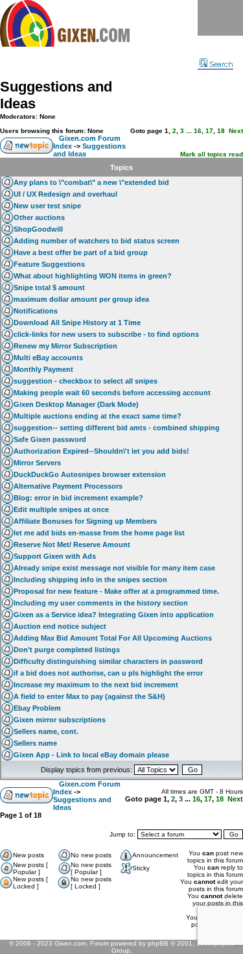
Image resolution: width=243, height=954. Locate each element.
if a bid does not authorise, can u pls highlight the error (108, 673)
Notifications (36, 311)
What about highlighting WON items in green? (93, 276)
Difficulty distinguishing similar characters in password (108, 661)
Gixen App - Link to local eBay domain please (91, 755)
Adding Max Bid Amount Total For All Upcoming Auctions (113, 638)
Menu (220, 18)
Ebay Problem (37, 708)
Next (236, 130)
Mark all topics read (211, 154)
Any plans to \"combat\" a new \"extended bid (91, 182)
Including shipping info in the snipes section (90, 579)
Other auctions (39, 217)
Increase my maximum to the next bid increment (96, 685)
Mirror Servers (37, 463)
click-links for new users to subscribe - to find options (106, 334)
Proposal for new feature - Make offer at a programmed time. (116, 591)
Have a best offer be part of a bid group (81, 252)
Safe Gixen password (50, 439)
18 (221, 130)
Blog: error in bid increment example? (78, 498)
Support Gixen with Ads (55, 556)
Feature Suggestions (49, 264)
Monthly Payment (43, 369)
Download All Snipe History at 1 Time (77, 322)
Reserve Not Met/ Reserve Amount (72, 544)
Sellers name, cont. (46, 731)
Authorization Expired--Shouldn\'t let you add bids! (101, 451)
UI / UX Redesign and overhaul (65, 194)
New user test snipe (47, 206)
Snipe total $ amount (49, 287)
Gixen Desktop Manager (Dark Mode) (76, 404)
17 (209, 130)
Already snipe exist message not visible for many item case (114, 568)
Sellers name (35, 743)
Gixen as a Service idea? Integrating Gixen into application (114, 614)
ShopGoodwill (38, 229)
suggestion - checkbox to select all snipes (85, 381)
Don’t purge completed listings (67, 650)
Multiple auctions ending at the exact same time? (97, 416)
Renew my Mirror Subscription (65, 346)
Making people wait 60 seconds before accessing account (112, 393)
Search (221, 64)
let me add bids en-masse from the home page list (99, 533)
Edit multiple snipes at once (61, 509)
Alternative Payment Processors (68, 486)
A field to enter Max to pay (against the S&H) (89, 696)
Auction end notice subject (60, 626)
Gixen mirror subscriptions (60, 720)
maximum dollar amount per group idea (81, 299)
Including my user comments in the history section (101, 603)
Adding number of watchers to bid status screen (96, 241)
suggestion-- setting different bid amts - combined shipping (117, 428)
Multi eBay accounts (48, 357)
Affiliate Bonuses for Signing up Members (85, 521)
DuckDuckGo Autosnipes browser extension (90, 474)
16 (198, 130)
